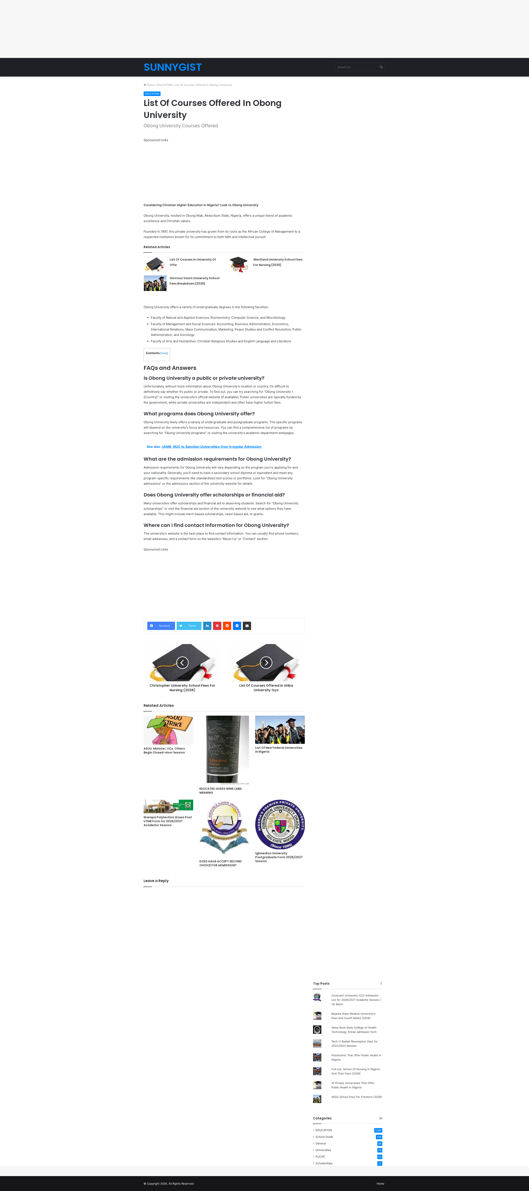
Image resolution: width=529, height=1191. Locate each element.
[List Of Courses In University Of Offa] (155, 264)
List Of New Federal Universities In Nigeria (279, 750)
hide (164, 353)
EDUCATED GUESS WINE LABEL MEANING (220, 791)
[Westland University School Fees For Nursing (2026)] (239, 264)
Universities (323, 1150)
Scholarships (324, 1163)
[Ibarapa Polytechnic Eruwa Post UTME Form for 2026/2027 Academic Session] (168, 806)
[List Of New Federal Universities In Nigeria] (280, 730)
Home (150, 85)
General (321, 1143)
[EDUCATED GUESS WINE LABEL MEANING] (224, 750)
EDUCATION (164, 85)
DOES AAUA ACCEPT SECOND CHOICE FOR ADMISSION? (220, 863)
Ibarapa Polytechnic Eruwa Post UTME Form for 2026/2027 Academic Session (168, 821)
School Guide (324, 1136)
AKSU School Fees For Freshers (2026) (356, 1096)
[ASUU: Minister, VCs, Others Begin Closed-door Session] (168, 730)
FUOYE (320, 1156)
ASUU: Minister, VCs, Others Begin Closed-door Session (164, 750)
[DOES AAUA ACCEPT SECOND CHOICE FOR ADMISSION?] (224, 828)
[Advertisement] (264, 29)
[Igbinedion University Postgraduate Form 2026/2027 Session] (280, 824)
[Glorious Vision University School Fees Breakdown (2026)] (155, 283)
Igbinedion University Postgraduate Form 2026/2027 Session (279, 857)
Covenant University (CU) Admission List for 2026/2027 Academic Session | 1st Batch (356, 1000)
